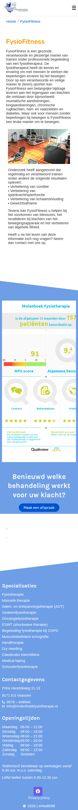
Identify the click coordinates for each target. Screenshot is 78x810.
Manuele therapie (16, 601)
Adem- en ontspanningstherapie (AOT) (33, 607)
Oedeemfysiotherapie (19, 613)
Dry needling (12, 649)
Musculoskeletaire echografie (25, 637)
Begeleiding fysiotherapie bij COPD (30, 631)
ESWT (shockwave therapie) (25, 625)
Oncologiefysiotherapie (20, 619)
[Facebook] (38, 791)
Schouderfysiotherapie (20, 667)
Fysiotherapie (13, 595)
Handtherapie (13, 643)
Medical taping (13, 661)
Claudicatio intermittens (20, 655)
